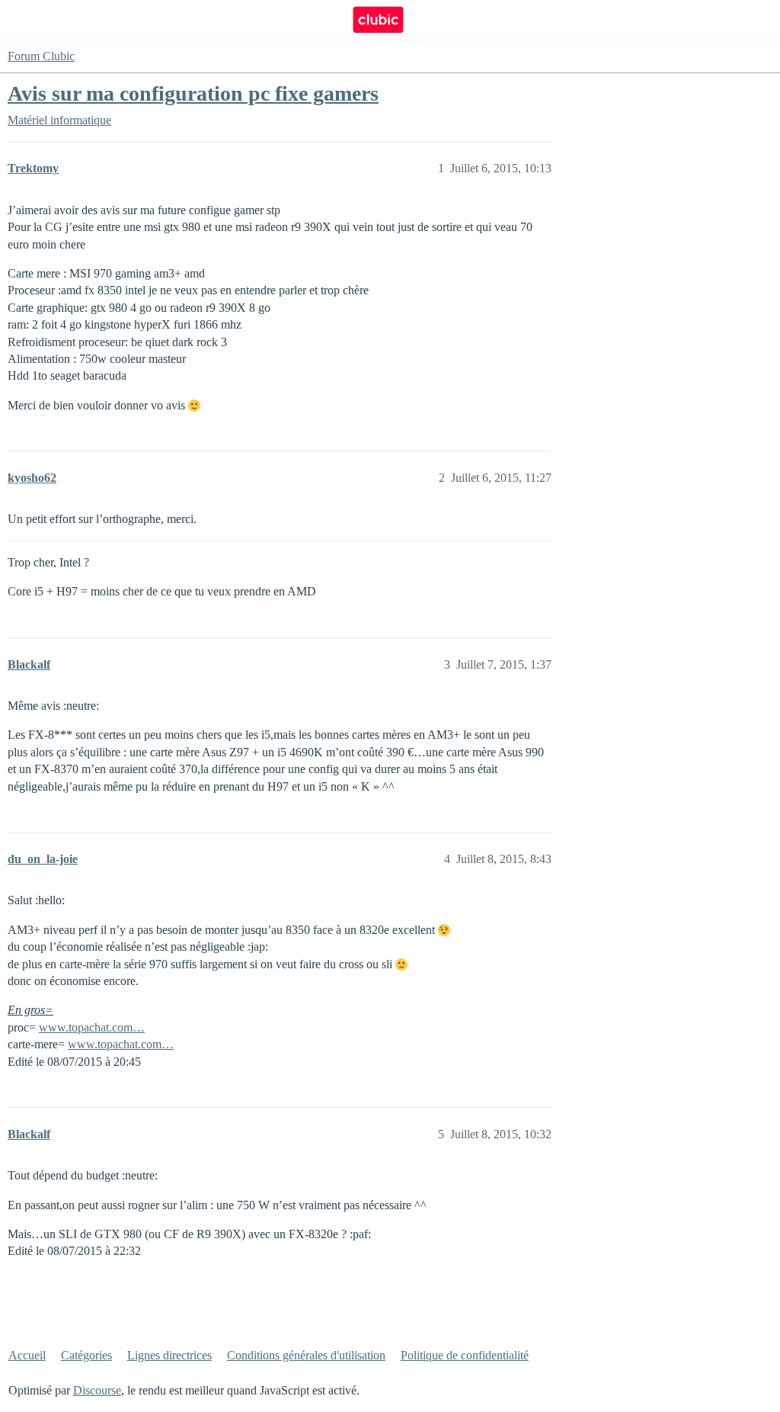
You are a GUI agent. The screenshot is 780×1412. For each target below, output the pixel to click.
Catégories (86, 1355)
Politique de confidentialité (465, 1355)
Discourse (97, 1390)
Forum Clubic (41, 56)
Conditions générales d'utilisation (306, 1355)
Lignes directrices (169, 1355)
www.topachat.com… (92, 1027)
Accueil (27, 1355)
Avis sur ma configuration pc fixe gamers (193, 93)
